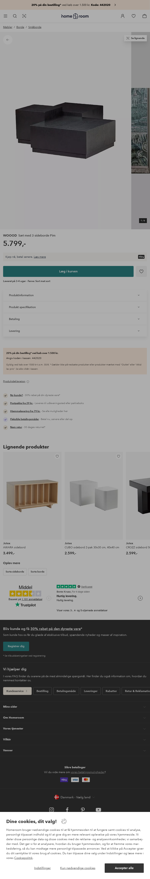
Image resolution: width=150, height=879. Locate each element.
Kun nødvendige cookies (77, 868)
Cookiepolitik (23, 858)
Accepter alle (124, 868)
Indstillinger (42, 868)
